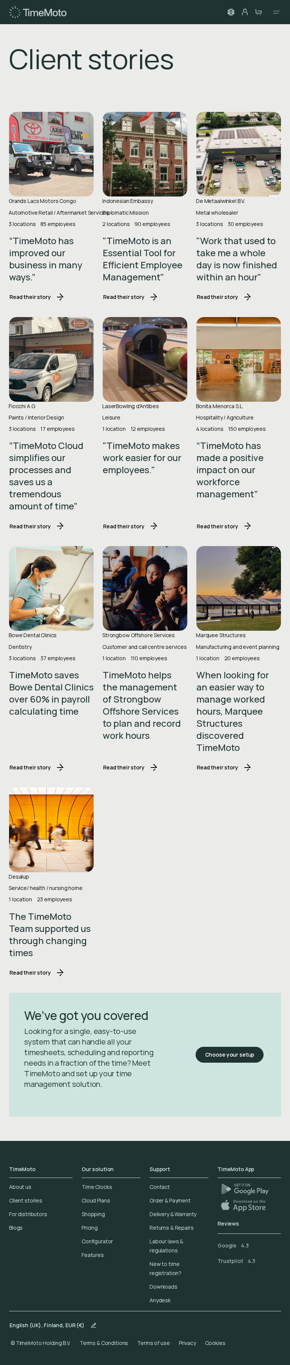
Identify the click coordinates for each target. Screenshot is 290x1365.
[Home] (37, 12)
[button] (231, 12)
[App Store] (244, 1205)
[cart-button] (258, 12)
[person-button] (244, 12)
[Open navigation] (274, 12)
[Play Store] (245, 1189)
